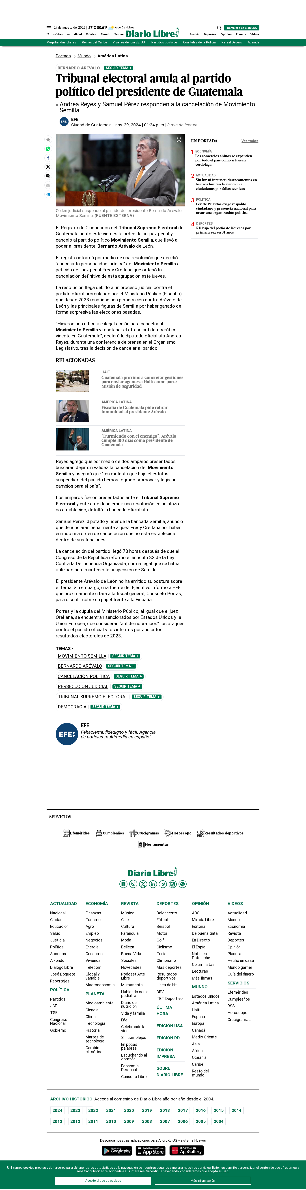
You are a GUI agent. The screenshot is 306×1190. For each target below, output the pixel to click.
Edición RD (168, 1037)
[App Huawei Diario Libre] (186, 1150)
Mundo (105, 34)
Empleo (92, 933)
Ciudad (56, 920)
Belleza (127, 947)
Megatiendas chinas (61, 42)
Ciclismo (164, 947)
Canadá (198, 1030)
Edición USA (170, 1025)
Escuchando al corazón (134, 1057)
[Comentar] (48, 176)
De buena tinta (205, 933)
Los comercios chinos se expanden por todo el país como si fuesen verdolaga (223, 160)
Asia (196, 1044)
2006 (183, 1121)
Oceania (199, 1057)
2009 (129, 1121)
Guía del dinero (241, 974)
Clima (91, 1016)
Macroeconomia (100, 985)
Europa (198, 1023)
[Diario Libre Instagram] (133, 884)
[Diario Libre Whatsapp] (183, 884)
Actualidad (74, 34)
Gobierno (58, 1030)
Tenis (161, 954)
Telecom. (94, 967)
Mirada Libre (203, 920)
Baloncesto (167, 913)
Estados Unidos (206, 996)
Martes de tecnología (95, 1039)
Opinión (226, 34)
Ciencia (92, 1010)
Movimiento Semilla (82, 656)
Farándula (130, 933)
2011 (93, 1121)
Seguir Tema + (118, 68)
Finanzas (93, 913)
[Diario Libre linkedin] (153, 884)
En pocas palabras (129, 1046)
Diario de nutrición (129, 1004)
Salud (55, 933)
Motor (162, 933)
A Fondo (57, 960)
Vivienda (93, 960)
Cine (125, 920)
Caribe (197, 1064)
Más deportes (169, 967)
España (198, 1016)
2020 (129, 1110)
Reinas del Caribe (94, 42)
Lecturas (200, 971)
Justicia (57, 940)
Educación (59, 926)
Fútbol (162, 920)
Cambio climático (94, 1050)
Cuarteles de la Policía (199, 42)
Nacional (58, 913)
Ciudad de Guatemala (91, 124)
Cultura (127, 926)
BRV (160, 992)
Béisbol (163, 926)
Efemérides (238, 992)
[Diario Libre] (153, 32)
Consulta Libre (134, 1076)
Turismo (93, 920)
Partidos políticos (164, 42)
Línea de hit (167, 985)
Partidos (57, 999)
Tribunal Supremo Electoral (93, 697)
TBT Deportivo (170, 998)
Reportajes (60, 981)
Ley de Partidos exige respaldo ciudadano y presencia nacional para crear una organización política (226, 209)
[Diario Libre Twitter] (143, 884)
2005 (201, 1121)
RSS (231, 1006)
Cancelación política (84, 676)
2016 (201, 1110)
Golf (160, 940)
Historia (93, 1030)
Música (127, 913)
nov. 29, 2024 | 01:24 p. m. (140, 124)
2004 (219, 1121)
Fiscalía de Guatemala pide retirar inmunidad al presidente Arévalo (134, 410)
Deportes (210, 34)
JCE (53, 1006)
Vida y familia (133, 1013)
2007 (165, 1121)
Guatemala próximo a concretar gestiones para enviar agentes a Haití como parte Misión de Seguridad (142, 382)
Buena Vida (131, 954)
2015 (219, 1110)
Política (91, 34)
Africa (197, 1050)
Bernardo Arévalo (80, 666)
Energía (92, 947)
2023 (75, 1110)
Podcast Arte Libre (133, 976)
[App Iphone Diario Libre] (150, 1150)
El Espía (198, 947)
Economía (121, 34)
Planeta (241, 34)
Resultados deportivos (167, 976)
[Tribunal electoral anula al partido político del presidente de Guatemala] (48, 148)
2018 (165, 1110)
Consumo (94, 954)
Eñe (124, 1020)
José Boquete (62, 974)
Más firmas (202, 978)
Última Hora (55, 34)
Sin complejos (133, 1037)
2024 (57, 1110)
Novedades (131, 967)
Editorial (199, 926)
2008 (147, 1121)
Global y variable (93, 976)
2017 (183, 1110)
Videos (254, 34)
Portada (63, 55)
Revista (195, 34)
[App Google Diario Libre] (117, 1150)
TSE (53, 1012)
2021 (111, 1110)
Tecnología (95, 1023)
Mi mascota (132, 985)
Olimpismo (166, 960)
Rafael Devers (232, 42)
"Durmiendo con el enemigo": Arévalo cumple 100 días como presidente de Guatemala (138, 441)
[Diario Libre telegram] (163, 884)
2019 (147, 1110)
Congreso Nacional (58, 1021)
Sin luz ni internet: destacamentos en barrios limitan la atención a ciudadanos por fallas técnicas (226, 184)
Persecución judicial (83, 686)
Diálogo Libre (61, 967)
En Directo (201, 940)
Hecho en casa (241, 960)
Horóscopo (237, 1012)
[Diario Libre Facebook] (123, 884)
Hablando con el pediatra (135, 994)
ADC (195, 913)
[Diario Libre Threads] (173, 884)
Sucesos (58, 954)
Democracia (72, 707)
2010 (111, 1121)
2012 (75, 1121)
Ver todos (249, 141)
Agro (90, 926)
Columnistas (203, 964)
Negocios (94, 940)
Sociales (129, 960)
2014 (236, 1110)
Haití (106, 372)
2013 (57, 1121)
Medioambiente (100, 1003)
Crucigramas (239, 1019)
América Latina (116, 402)
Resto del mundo (200, 1073)
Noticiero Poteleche (201, 956)
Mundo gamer (240, 967)
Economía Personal (130, 1068)
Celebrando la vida (133, 1029)
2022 (93, 1110)
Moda (126, 940)
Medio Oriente (204, 1037)
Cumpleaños (239, 999)
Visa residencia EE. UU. (129, 42)
